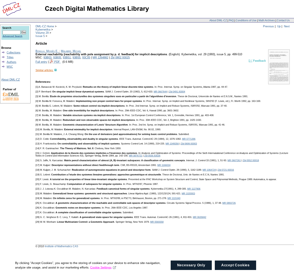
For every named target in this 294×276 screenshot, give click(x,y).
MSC (10, 66)
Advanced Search (12, 36)
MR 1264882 (100, 57)
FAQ (231, 20)
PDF (57, 61)
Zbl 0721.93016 (226, 170)
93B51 (67, 57)
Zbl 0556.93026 (152, 155)
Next (287, 26)
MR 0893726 (229, 203)
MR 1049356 (172, 143)
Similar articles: (44, 70)
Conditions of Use (246, 20)
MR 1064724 (209, 170)
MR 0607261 (234, 160)
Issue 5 (40, 36)
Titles (10, 57)
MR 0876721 (135, 155)
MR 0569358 (157, 222)
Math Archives (266, 20)
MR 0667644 (160, 91)
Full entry (41, 61)
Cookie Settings (100, 267)
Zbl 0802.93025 (120, 57)
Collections (13, 52)
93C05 (86, 57)
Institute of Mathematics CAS (61, 246)
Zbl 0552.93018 (251, 160)
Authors (11, 62)
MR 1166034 (163, 165)
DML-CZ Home (45, 26)
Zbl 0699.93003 (189, 143)
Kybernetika (43, 29)
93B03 (47, 57)
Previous (268, 26)
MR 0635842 (199, 217)
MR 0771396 (188, 139)
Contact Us (283, 20)
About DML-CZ (218, 20)
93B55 (76, 57)
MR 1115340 (173, 198)
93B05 (57, 57)
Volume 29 (42, 32)
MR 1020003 (188, 193)
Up (279, 26)
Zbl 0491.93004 (177, 91)
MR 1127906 (193, 188)
